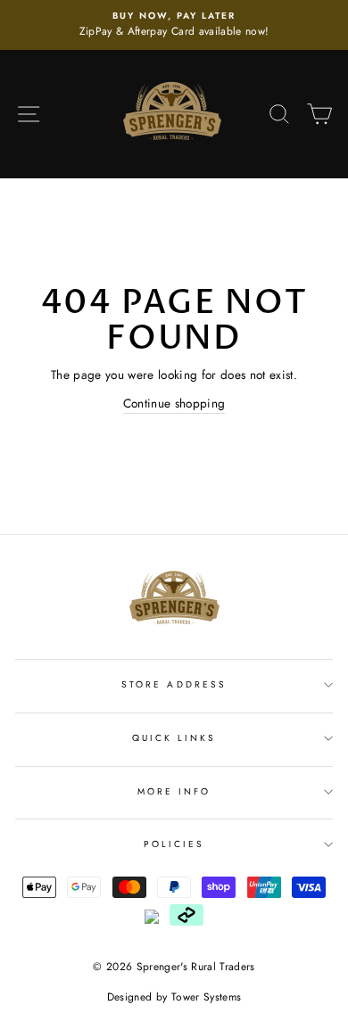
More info (174, 791)
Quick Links (174, 738)
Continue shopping (174, 403)
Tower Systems (206, 997)
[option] (174, 25)
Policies (174, 844)
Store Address (174, 684)
